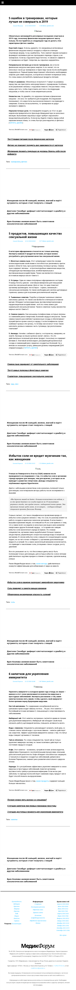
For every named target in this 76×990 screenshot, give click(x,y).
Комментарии (16, 923)
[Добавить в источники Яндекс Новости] (35, 926)
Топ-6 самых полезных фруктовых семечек (28, 370)
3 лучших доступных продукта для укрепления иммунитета (35, 812)
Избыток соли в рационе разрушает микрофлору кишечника (35, 582)
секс (16, 384)
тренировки (15, 162)
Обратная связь (38, 910)
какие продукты (42, 781)
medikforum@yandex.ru (38, 968)
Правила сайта (38, 912)
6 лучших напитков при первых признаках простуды (31, 806)
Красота (16, 906)
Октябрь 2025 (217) (63, 928)
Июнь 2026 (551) (63, 909)
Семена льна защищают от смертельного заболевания (33, 364)
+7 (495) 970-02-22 (58, 966)
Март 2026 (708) (63, 916)
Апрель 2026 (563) (63, 913)
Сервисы (16, 921)
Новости (16, 918)
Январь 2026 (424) (63, 921)
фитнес (24, 162)
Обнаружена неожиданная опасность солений (29, 594)
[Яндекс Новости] (35, 129)
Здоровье (16, 909)
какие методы (41, 564)
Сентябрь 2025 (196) (63, 930)
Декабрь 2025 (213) (63, 923)
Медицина (16, 904)
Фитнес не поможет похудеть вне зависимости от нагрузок (35, 145)
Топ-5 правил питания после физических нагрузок (30, 139)
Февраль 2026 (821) (63, 918)
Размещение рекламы (38, 907)
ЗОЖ (16, 913)
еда (12, 384)
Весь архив (63, 935)
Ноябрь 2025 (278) (63, 925)
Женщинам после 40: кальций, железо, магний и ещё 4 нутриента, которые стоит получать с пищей (34, 201)
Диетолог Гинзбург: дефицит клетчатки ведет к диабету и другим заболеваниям (36, 212)
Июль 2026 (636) (63, 906)
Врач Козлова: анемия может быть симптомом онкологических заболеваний (30, 222)
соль (13, 602)
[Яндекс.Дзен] (49, 129)
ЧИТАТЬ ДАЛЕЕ (15, 123)
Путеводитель (17, 901)
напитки (14, 819)
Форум (16, 916)
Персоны (16, 911)
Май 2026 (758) (63, 911)
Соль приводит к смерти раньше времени (26, 588)
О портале (38, 904)
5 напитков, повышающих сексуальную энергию (30, 376)
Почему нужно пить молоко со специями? (27, 800)
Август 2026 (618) (63, 904)
